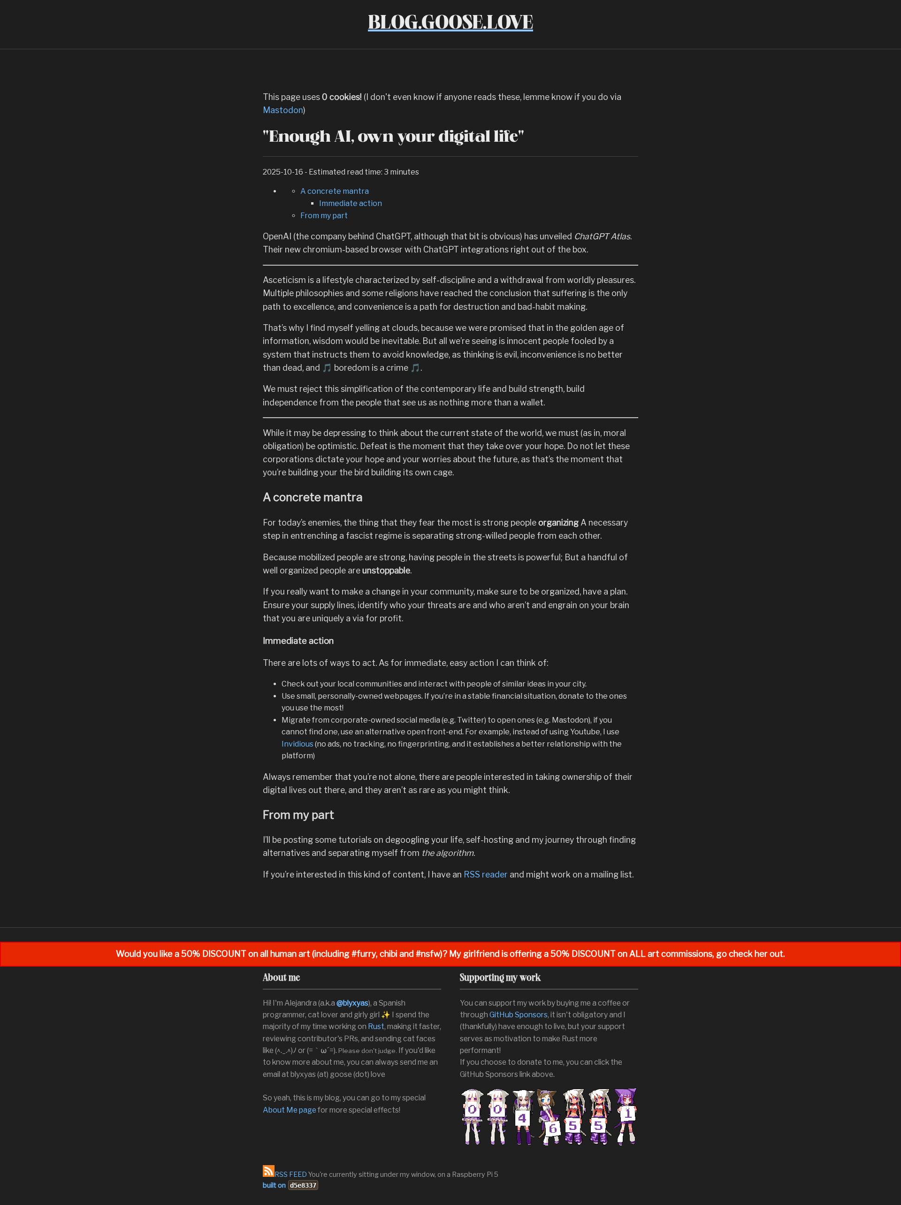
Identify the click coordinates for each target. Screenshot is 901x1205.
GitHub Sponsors (518, 1014)
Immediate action (350, 203)
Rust (376, 1026)
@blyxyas (352, 1003)
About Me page (289, 1110)
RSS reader (486, 874)
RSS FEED (291, 1174)
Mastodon (283, 110)
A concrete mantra (334, 191)
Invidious (297, 744)
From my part (324, 215)
